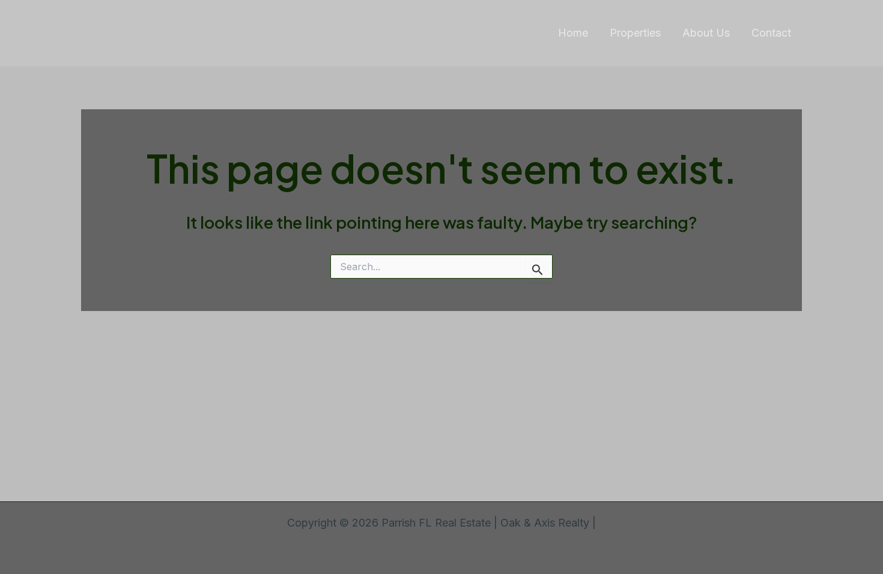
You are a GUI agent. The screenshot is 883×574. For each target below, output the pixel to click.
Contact (771, 32)
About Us (706, 32)
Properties (635, 32)
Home (573, 32)
